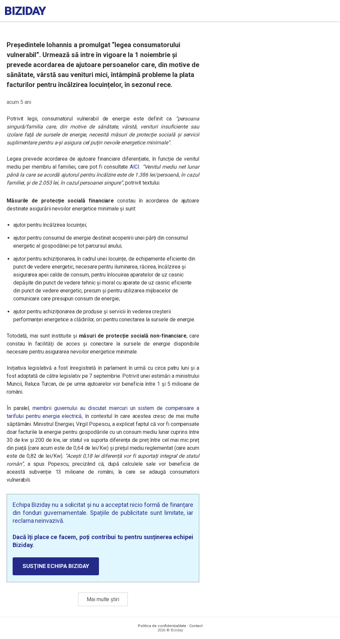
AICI (135, 167)
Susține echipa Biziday (56, 566)
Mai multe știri (103, 599)
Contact (196, 626)
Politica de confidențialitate (162, 626)
